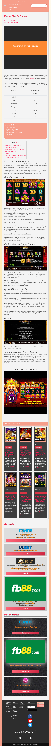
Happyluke (9, 716)
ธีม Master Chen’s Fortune (13, 145)
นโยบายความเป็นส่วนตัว (15, 712)
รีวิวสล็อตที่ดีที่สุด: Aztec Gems (14, 131)
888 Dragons (10, 134)
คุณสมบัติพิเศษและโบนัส (12, 151)
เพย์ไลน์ (7, 153)
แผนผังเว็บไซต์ (21, 707)
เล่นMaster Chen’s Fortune (14, 157)
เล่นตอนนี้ (25, 540)
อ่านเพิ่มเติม (11, 466)
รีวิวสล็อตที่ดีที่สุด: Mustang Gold (14, 132)
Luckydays (9, 708)
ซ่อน (17, 142)
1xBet (7, 706)
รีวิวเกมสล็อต (18, 4)
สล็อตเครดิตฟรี (21, 2)
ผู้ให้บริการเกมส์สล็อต (14, 10)
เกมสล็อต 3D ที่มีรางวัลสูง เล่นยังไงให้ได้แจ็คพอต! (10, 498)
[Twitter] (29, 724)
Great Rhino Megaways (12, 129)
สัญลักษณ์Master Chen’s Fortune (14, 149)
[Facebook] (29, 716)
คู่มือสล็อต (11, 4)
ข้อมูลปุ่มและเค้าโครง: (11, 147)
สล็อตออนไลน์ (12, 2)
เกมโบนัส (32, 78)
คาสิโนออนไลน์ (13, 7)
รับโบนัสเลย (25, 633)
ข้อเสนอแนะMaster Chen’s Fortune (15, 155)
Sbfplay (8, 711)
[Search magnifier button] (46, 6)
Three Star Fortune (11, 127)
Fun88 (7, 714)
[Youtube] (29, 720)
